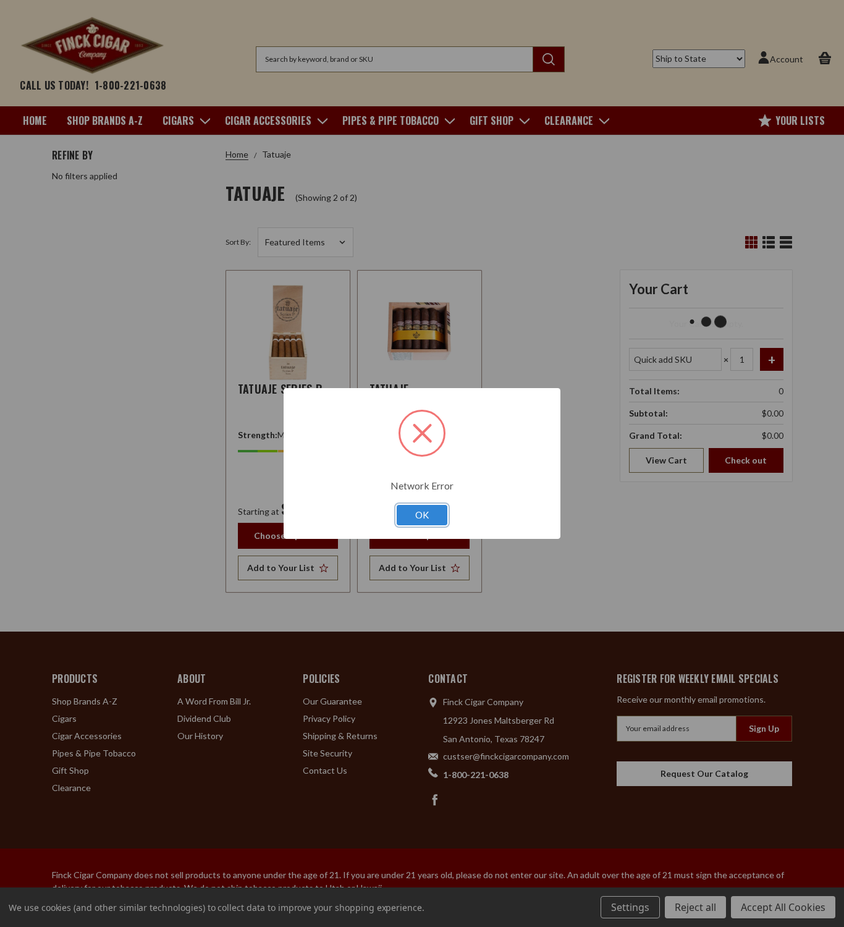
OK (422, 514)
